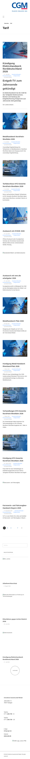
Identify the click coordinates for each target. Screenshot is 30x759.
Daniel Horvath (8, 77)
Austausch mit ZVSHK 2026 (14, 231)
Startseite (6, 23)
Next (21, 528)
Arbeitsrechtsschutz (10, 583)
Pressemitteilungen (7, 75)
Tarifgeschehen (16, 75)
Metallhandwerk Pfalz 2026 (13, 321)
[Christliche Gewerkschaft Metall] (19, 7)
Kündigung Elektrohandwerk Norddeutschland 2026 (12, 67)
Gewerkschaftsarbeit (16, 74)
